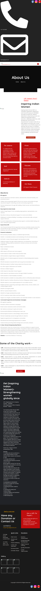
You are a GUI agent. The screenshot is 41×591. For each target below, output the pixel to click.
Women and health (14, 539)
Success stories (15, 548)
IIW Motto (28, 184)
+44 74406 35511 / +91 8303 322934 (6, 543)
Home (17, 82)
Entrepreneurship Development (25, 541)
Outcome (27, 165)
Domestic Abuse (15, 550)
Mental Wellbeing (15, 542)
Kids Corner (14, 537)
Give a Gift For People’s (32, 514)
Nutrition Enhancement (24, 537)
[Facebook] (32, 1)
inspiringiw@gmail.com (9, 527)
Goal (5, 166)
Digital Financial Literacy (25, 544)
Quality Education (25, 547)
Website (6, 179)
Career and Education (14, 545)
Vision (27, 145)
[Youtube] (39, 1)
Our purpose (8, 145)
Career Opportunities (24, 550)
